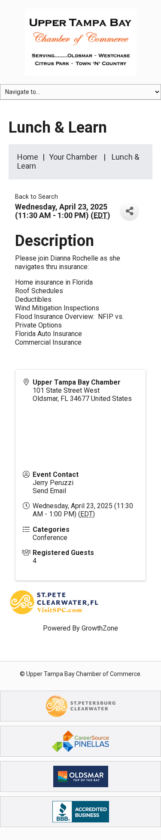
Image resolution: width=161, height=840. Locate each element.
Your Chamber (73, 156)
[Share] (129, 211)
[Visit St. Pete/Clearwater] (80, 705)
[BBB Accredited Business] (80, 811)
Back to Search (36, 196)
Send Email (49, 491)
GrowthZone (100, 628)
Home (27, 156)
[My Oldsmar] (80, 776)
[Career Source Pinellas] (80, 741)
